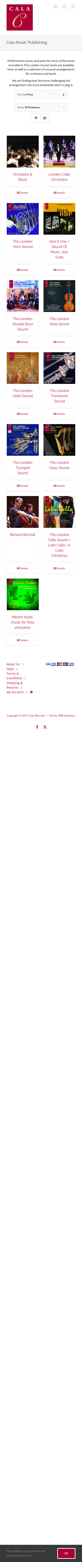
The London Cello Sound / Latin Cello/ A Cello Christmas (59, 545)
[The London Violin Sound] (23, 368)
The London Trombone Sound (59, 396)
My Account (15, 692)
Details (24, 193)
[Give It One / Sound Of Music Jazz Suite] (59, 219)
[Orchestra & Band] (23, 152)
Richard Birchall (22, 535)
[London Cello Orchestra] (59, 152)
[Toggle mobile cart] (55, 6)
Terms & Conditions (14, 675)
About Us (13, 664)
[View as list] (44, 118)
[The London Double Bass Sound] (23, 296)
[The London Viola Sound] (59, 296)
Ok (66, 1553)
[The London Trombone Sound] (59, 368)
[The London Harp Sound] (59, 440)
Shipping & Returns (15, 685)
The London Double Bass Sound (22, 324)
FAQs (10, 669)
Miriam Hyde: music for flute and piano (22, 622)
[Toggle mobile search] (64, 6)
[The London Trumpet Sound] (23, 440)
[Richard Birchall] (23, 512)
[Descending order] (63, 94)
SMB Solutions (66, 715)
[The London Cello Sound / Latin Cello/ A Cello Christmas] (59, 512)
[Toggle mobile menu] (73, 6)
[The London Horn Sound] (23, 219)
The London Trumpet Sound (22, 468)
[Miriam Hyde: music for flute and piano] (23, 594)
